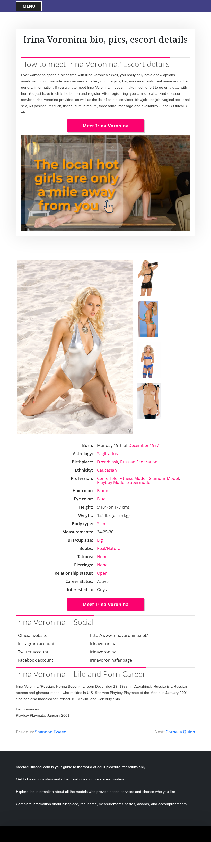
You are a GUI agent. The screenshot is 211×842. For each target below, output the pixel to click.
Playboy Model (111, 482)
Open (102, 573)
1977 (154, 445)
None (102, 556)
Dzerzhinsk (107, 462)
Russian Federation (138, 462)
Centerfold (107, 478)
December (138, 445)
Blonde (104, 491)
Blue (101, 499)
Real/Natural (109, 548)
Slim (101, 523)
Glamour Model (163, 478)
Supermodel (139, 482)
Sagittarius (107, 453)
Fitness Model (133, 478)
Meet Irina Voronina (106, 126)
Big (100, 540)
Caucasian (107, 470)
